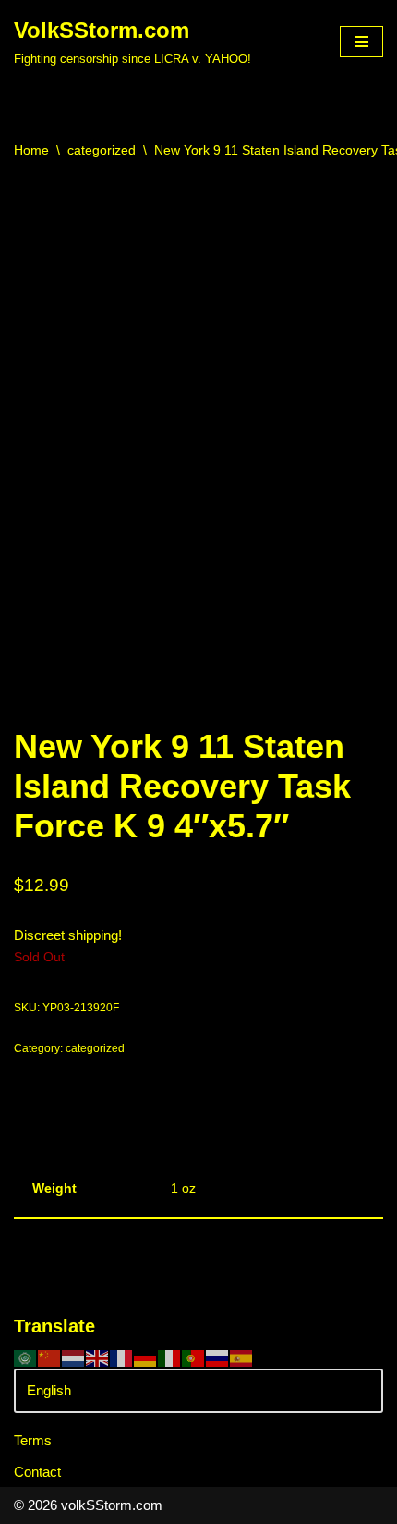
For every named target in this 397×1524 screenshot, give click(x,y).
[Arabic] (26, 1357)
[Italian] (170, 1357)
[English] (98, 1357)
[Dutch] (74, 1357)
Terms (33, 1440)
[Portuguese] (194, 1357)
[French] (122, 1357)
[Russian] (218, 1357)
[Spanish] (242, 1357)
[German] (146, 1357)
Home (31, 149)
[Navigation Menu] (361, 41)
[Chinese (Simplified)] (50, 1357)
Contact (37, 1472)
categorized (101, 149)
